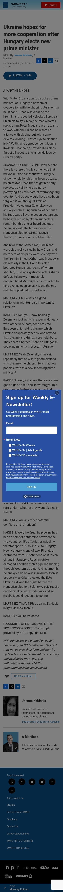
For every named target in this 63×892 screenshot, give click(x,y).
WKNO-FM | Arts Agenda (27, 450)
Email (9, 423)
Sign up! (31, 487)
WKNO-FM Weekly (23, 445)
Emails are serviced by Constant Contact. (23, 477)
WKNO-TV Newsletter (25, 455)
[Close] (58, 393)
